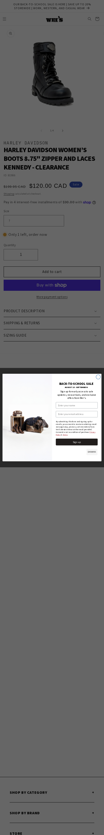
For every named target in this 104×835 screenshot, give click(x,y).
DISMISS (92, 452)
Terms (65, 435)
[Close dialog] (98, 377)
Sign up (77, 442)
